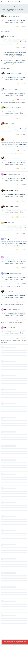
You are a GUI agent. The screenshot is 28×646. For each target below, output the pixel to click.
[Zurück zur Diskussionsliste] (1, 2)
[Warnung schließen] (17, 642)
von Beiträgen (13, 1)
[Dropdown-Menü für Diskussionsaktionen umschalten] (26, 2)
